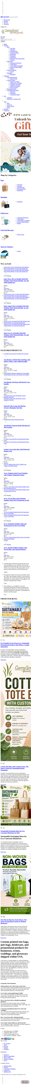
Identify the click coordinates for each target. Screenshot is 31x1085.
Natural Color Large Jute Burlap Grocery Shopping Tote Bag (15, 407)
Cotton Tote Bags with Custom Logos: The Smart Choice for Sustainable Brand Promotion (14, 768)
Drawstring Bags (21, 189)
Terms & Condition (9, 1059)
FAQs (8, 107)
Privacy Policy (10, 106)
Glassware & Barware (22, 217)
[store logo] (12, 35)
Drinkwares (4, 213)
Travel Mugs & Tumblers (23, 220)
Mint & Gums (20, 234)
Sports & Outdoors (7, 247)
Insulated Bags (21, 187)
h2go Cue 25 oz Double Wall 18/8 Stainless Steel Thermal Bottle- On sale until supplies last (16, 334)
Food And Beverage (7, 230)
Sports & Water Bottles (23, 222)
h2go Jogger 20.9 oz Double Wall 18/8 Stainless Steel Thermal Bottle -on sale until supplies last (16, 307)
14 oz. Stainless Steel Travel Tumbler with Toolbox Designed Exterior (16, 474)
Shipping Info (7, 1071)
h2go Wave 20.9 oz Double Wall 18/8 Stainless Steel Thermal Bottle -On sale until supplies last (16, 280)
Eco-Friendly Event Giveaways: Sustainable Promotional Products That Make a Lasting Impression (15, 645)
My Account (7, 1043)
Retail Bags (20, 190)
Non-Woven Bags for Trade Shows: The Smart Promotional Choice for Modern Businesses (14, 921)
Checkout (6, 24)
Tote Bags (19, 184)
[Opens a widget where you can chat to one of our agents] (25, 1082)
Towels (19, 251)
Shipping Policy (8, 1066)
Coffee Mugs (20, 219)
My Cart (6, 22)
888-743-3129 (5, 17)
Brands (19, 223)
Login (5, 1045)
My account (7, 19)
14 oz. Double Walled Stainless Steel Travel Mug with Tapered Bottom (15, 548)
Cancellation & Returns (10, 1069)
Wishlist (6, 21)
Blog (8, 103)
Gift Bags (19, 186)
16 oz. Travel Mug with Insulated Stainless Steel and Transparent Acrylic (16, 499)
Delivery (6, 1067)
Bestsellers (4, 197)
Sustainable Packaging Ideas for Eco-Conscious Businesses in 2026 (13, 832)
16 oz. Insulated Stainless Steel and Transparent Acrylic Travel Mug (15, 524)
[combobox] (8, 40)
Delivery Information (9, 1056)
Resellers (6, 109)
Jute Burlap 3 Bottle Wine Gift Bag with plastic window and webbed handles (17, 360)
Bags (2, 180)
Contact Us (6, 110)
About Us (9, 104)
